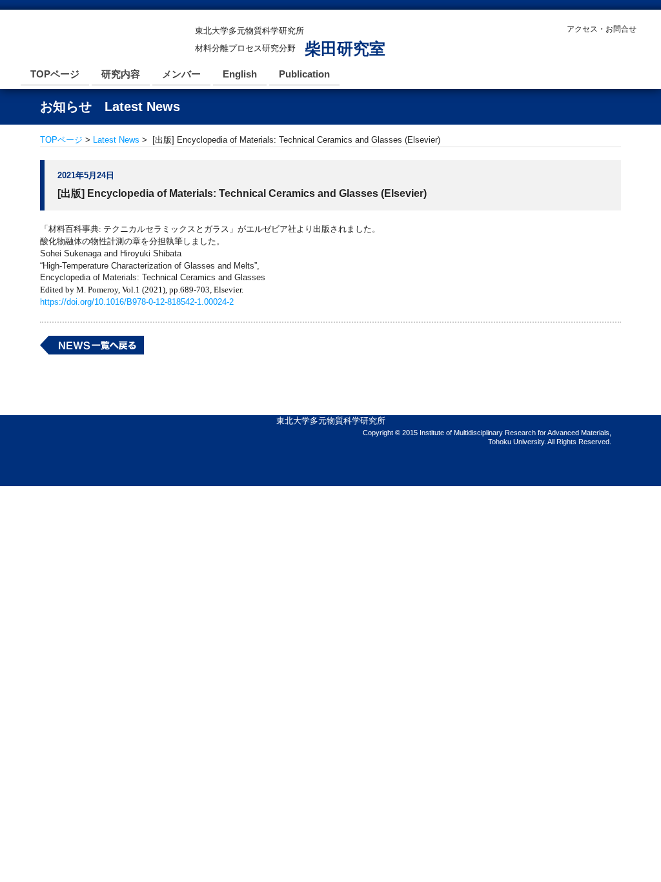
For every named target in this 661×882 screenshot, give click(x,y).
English (240, 73)
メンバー (181, 73)
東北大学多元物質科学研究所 (330, 421)
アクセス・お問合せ (601, 29)
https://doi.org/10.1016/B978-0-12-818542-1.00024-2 (137, 302)
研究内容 (120, 73)
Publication (304, 73)
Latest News (116, 140)
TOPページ (54, 73)
